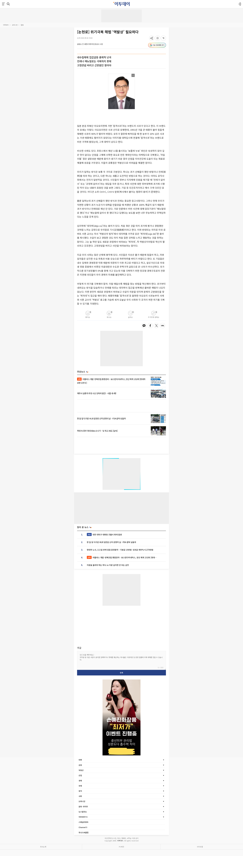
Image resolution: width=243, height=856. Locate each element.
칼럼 (22, 25)
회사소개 (43, 846)
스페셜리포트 (83, 822)
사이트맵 (200, 846)
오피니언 (14, 25)
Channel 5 (83, 827)
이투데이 (6, 25)
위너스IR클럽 (83, 832)
